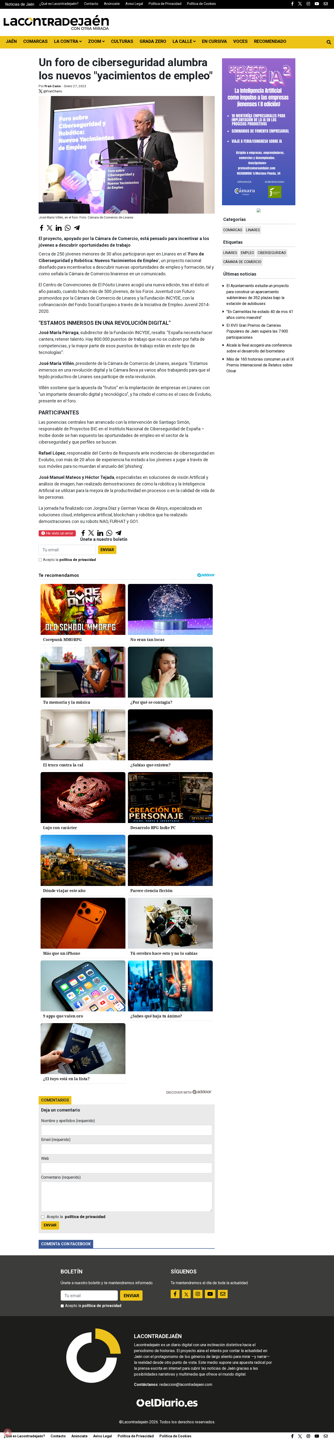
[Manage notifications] (7, 1432)
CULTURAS (122, 41)
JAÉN (11, 41)
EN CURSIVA (214, 41)
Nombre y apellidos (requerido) (68, 1120)
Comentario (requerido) (61, 1177)
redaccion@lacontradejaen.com (185, 1384)
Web (45, 1158)
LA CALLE (183, 41)
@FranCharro (52, 91)
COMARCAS (35, 41)
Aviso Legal (134, 4)
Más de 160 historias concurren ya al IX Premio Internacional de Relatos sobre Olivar (260, 365)
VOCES (240, 41)
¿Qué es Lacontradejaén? (58, 4)
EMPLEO (247, 253)
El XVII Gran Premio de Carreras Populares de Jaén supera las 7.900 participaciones (257, 331)
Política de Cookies (201, 4)
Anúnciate (112, 4)
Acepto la (69, 560)
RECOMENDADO (270, 41)
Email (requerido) (55, 1139)
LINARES (253, 230)
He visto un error (59, 533)
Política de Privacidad (165, 4)
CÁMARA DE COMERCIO (242, 262)
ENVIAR (107, 549)
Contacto (91, 4)
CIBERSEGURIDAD (272, 253)
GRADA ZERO (153, 41)
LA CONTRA (66, 41)
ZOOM (95, 41)
